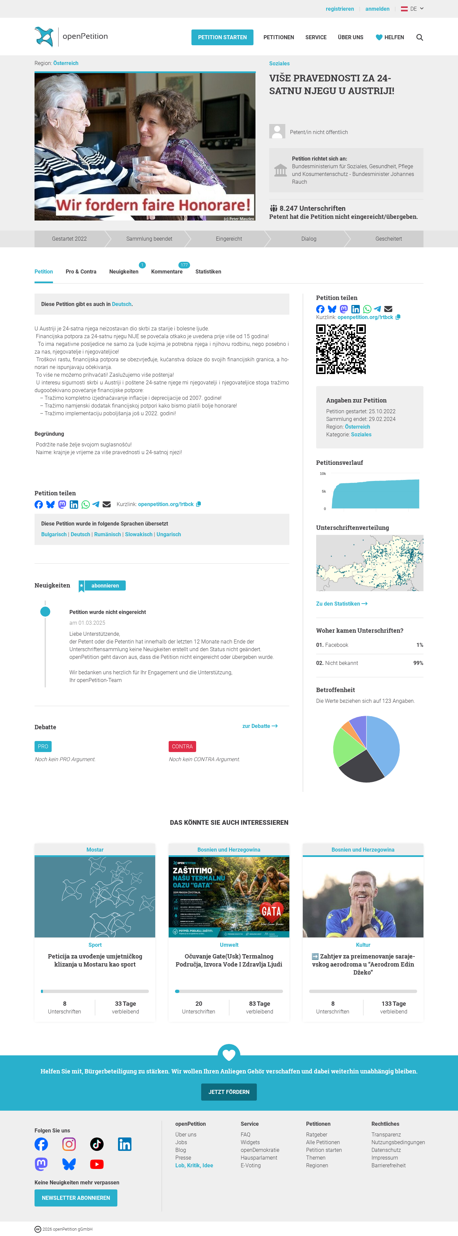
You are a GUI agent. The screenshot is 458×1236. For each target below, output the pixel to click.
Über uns (185, 1134)
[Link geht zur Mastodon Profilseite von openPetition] (41, 1164)
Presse (183, 1158)
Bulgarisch (54, 534)
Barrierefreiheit (388, 1165)
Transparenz (386, 1134)
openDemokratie (260, 1150)
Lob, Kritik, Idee (194, 1165)
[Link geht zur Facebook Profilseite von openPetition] (41, 1143)
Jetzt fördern (229, 1092)
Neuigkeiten (123, 268)
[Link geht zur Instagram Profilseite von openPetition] (69, 1143)
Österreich (65, 63)
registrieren (340, 9)
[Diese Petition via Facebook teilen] (39, 504)
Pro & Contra (81, 271)
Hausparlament (259, 1158)
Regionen (317, 1165)
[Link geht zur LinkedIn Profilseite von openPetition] (124, 1143)
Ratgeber (316, 1134)
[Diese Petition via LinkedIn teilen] (74, 504)
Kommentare (167, 268)
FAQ (245, 1134)
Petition (44, 271)
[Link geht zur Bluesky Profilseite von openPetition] (69, 1164)
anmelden (377, 9)
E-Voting (251, 1165)
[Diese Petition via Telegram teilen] (96, 504)
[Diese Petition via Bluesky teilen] (50, 504)
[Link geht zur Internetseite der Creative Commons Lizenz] (39, 1229)
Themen (316, 1158)
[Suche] (419, 37)
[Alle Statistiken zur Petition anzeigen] (369, 589)
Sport (95, 945)
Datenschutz (386, 1150)
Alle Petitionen (323, 1142)
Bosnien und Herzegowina (229, 850)
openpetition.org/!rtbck (166, 504)
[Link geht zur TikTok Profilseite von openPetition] (97, 1143)
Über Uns (350, 37)
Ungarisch (169, 534)
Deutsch (121, 304)
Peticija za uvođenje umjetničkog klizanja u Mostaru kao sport (95, 960)
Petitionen (279, 37)
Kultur (363, 945)
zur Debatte (257, 726)
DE (412, 9)
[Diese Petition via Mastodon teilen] (62, 504)
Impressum (384, 1158)
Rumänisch (108, 534)
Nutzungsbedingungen (398, 1142)
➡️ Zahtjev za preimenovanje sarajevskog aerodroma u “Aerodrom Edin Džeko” (363, 964)
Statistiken (208, 271)
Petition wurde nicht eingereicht (107, 612)
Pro (43, 746)
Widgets (250, 1142)
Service (316, 37)
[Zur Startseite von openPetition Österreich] (72, 36)
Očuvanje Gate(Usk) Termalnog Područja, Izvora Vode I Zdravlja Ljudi (229, 960)
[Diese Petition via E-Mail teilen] (107, 504)
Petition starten (222, 37)
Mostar (95, 850)
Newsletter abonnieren (76, 1198)
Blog (180, 1150)
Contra (182, 746)
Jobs (181, 1142)
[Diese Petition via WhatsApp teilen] (85, 504)
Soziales (279, 63)
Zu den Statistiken (338, 604)
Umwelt (229, 945)
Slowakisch (139, 534)
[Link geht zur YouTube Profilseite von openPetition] (97, 1164)
